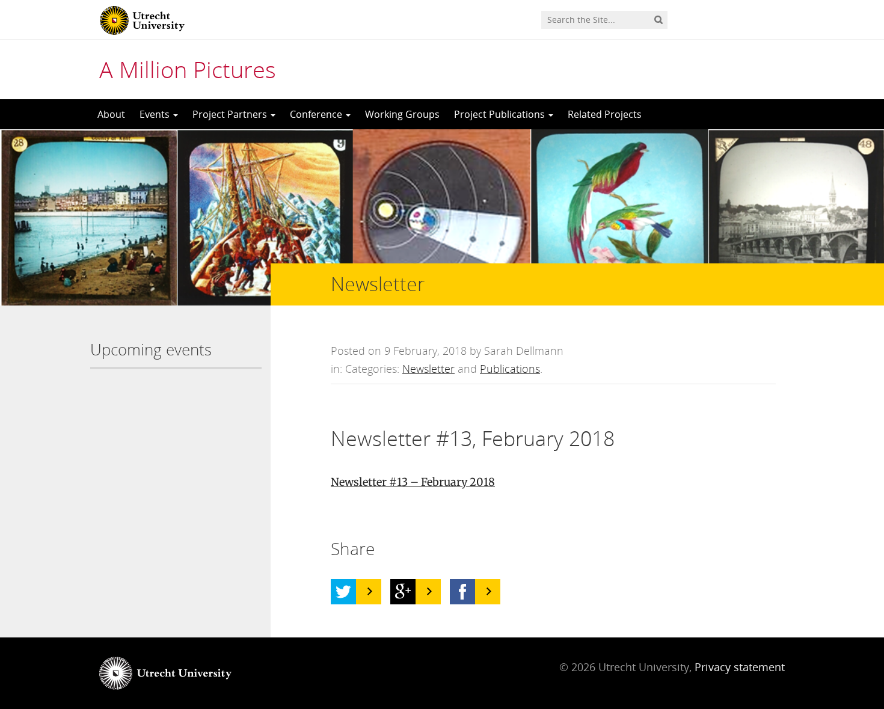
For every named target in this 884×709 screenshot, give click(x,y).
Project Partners (230, 114)
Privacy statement (740, 667)
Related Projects (605, 114)
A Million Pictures (187, 69)
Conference (317, 114)
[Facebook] (462, 591)
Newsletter (428, 368)
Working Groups (402, 114)
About (111, 114)
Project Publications (500, 114)
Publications (510, 368)
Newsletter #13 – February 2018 (413, 482)
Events (156, 114)
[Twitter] (343, 591)
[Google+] (403, 591)
